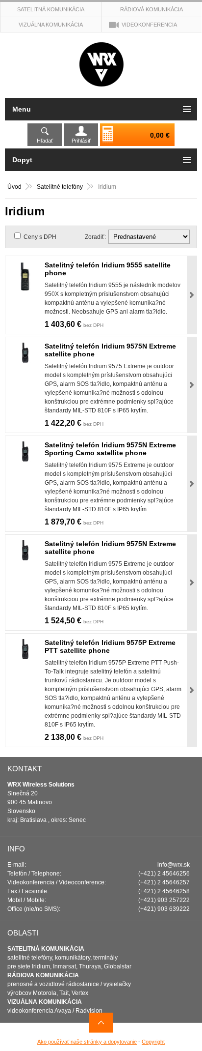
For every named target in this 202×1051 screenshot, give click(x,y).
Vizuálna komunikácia (51, 25)
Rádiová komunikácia (151, 9)
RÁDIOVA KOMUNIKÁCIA (43, 975)
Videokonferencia (149, 25)
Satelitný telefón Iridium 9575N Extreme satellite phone (110, 350)
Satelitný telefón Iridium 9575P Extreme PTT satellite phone (110, 646)
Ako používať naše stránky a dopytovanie (87, 1042)
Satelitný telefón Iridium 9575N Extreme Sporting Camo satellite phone (110, 449)
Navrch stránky (101, 1023)
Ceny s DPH (40, 237)
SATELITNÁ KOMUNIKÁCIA (45, 948)
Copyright (153, 1042)
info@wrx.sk (173, 864)
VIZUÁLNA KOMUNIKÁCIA (44, 1001)
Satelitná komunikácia (50, 9)
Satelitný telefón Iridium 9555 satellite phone (108, 269)
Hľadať (45, 141)
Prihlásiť (81, 141)
